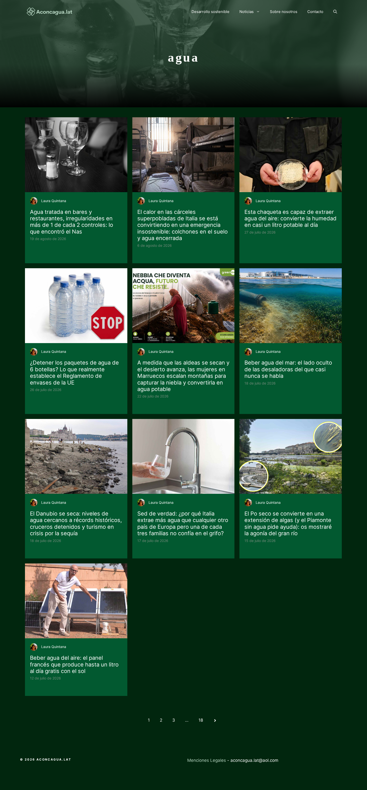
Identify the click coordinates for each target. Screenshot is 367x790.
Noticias (246, 11)
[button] (335, 11)
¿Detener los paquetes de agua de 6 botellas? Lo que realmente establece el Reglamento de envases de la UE (74, 372)
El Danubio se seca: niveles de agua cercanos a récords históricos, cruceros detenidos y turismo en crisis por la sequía (76, 523)
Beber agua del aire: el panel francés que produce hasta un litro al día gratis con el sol (74, 664)
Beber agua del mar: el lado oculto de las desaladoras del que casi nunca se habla (288, 369)
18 (200, 720)
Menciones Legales (206, 760)
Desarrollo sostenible (210, 11)
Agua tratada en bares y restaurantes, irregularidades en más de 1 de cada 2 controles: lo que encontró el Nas (71, 222)
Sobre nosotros (283, 11)
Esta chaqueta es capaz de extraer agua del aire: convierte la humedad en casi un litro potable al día (290, 218)
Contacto (315, 11)
